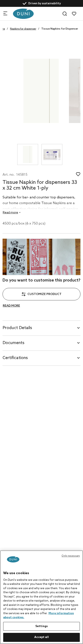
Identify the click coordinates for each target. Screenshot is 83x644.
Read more (11, 306)
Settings (41, 626)
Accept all (41, 637)
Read (10, 212)
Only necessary (71, 555)
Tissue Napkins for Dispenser (59, 28)
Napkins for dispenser (23, 28)
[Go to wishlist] (74, 14)
